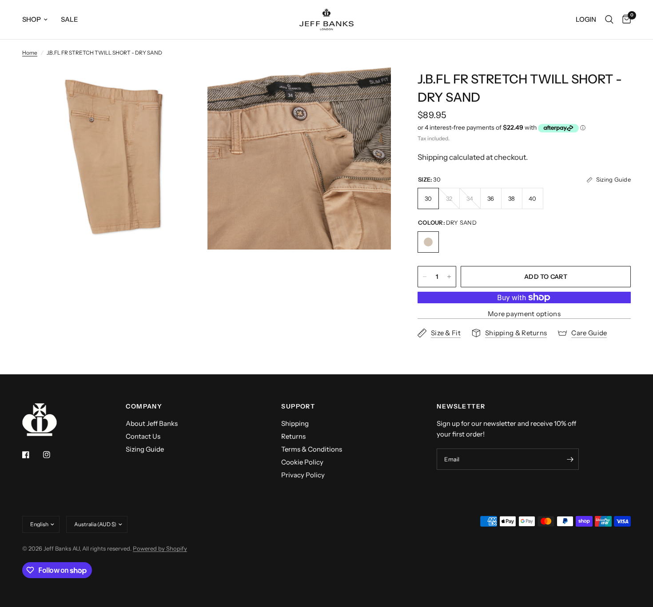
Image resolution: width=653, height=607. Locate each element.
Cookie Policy (302, 462)
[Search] (609, 19)
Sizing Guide (145, 449)
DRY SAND (428, 242)
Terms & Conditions (311, 449)
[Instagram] (53, 454)
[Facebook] (32, 454)
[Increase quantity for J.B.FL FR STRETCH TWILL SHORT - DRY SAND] (449, 276)
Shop (31, 19)
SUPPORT (298, 406)
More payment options (524, 313)
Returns (293, 436)
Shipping (295, 423)
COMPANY (144, 406)
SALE (69, 19)
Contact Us (143, 436)
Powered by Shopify (160, 548)
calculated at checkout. (473, 157)
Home (29, 52)
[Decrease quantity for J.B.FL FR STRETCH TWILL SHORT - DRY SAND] (424, 276)
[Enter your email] (570, 459)
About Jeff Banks (152, 423)
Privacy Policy (303, 475)
